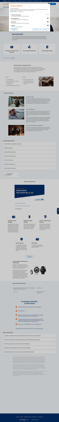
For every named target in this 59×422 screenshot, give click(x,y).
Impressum (21, 11)
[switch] (48, 18)
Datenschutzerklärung (13, 11)
